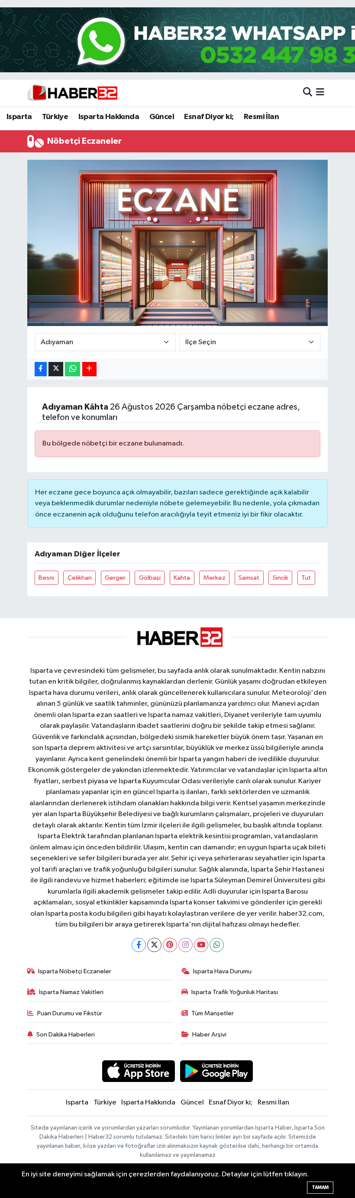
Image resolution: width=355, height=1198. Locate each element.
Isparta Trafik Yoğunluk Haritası (234, 992)
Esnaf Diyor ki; (208, 117)
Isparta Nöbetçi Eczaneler (74, 971)
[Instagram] (185, 945)
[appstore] (138, 1071)
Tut (306, 578)
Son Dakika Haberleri (65, 1034)
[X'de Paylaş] (55, 369)
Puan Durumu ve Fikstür (69, 1013)
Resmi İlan (261, 117)
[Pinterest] (170, 945)
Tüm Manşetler (212, 1013)
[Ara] (307, 93)
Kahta (182, 578)
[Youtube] (201, 945)
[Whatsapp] (217, 945)
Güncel (161, 117)
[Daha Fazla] (89, 369)
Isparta (19, 117)
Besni (46, 578)
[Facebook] (139, 945)
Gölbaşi (150, 578)
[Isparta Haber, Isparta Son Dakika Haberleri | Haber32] (72, 92)
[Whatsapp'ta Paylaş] (72, 369)
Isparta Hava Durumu (222, 971)
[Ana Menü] (320, 93)
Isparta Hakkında (108, 117)
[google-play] (216, 1071)
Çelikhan (80, 578)
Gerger (115, 578)
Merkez (214, 578)
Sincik (280, 578)
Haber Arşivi (209, 1034)
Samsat (249, 578)
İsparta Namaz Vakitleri (71, 992)
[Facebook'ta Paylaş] (41, 369)
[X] (154, 945)
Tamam (320, 1187)
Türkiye (55, 117)
